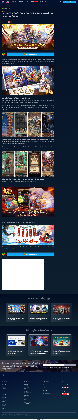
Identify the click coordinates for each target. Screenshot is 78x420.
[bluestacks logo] (5, 2)
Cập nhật (63, 380)
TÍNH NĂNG (14, 1)
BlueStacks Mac (5, 380)
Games (18, 5)
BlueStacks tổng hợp (44, 5)
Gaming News (67, 127)
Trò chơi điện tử (5, 398)
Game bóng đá (5, 408)
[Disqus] (23, 272)
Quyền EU (24, 414)
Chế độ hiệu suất (26, 393)
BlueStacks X (72, 130)
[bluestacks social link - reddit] (65, 386)
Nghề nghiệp (45, 384)
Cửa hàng (4, 382)
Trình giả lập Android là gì (47, 391)
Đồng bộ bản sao (26, 385)
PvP (61, 130)
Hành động (4, 395)
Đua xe (3, 401)
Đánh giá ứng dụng (25, 5)
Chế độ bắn (26, 381)
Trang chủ (13, 5)
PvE (72, 127)
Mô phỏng (4, 404)
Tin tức (51, 5)
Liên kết (41, 1)
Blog (27, 1)
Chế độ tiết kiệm (26, 388)
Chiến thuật (4, 406)
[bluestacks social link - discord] (62, 386)
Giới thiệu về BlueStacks (47, 380)
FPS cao (25, 397)
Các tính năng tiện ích (27, 400)
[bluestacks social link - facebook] (68, 386)
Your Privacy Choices (40, 418)
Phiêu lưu (4, 397)
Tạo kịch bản (26, 396)
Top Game (4, 394)
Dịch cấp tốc (26, 389)
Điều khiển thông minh (27, 391)
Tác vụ (61, 127)
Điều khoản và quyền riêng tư (6, 414)
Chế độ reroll (26, 392)
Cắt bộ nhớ (25, 395)
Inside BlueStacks (34, 5)
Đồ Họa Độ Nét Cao (27, 399)
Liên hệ (44, 382)
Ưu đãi (3, 384)
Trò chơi (21, 1)
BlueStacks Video (63, 5)
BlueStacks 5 (4, 381)
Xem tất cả (69, 119)
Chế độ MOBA (26, 382)
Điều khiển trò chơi (27, 380)
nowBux (3, 385)
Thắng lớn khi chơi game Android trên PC (50, 390)
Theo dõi (70, 363)
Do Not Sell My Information (30, 414)
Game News (66, 130)
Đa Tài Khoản (26, 384)
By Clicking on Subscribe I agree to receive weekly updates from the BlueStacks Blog (57, 366)
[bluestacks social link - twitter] (70, 386)
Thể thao (4, 405)
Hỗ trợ (46, 1)
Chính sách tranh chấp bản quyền (17, 414)
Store (34, 1)
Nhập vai (3, 402)
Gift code (56, 5)
